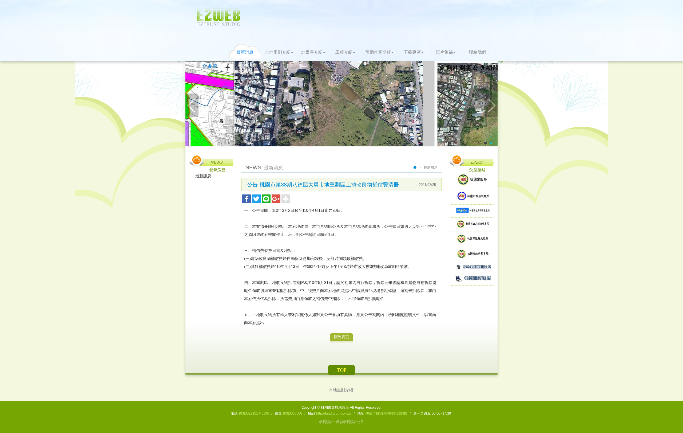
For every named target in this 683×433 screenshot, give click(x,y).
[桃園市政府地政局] (472, 196)
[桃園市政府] (472, 180)
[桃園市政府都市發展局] (472, 211)
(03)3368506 (292, 413)
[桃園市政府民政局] (472, 239)
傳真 (278, 413)
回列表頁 (341, 337)
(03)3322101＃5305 (254, 413)
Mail (311, 413)
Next (491, 105)
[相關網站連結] (472, 279)
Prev (192, 105)
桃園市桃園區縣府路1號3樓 (386, 413)
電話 (234, 413)
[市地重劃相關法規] (472, 267)
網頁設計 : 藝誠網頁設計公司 (341, 422)
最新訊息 (203, 176)
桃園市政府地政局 (219, 17)
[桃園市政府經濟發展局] (472, 224)
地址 (360, 413)
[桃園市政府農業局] (472, 254)
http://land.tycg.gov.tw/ (333, 413)
